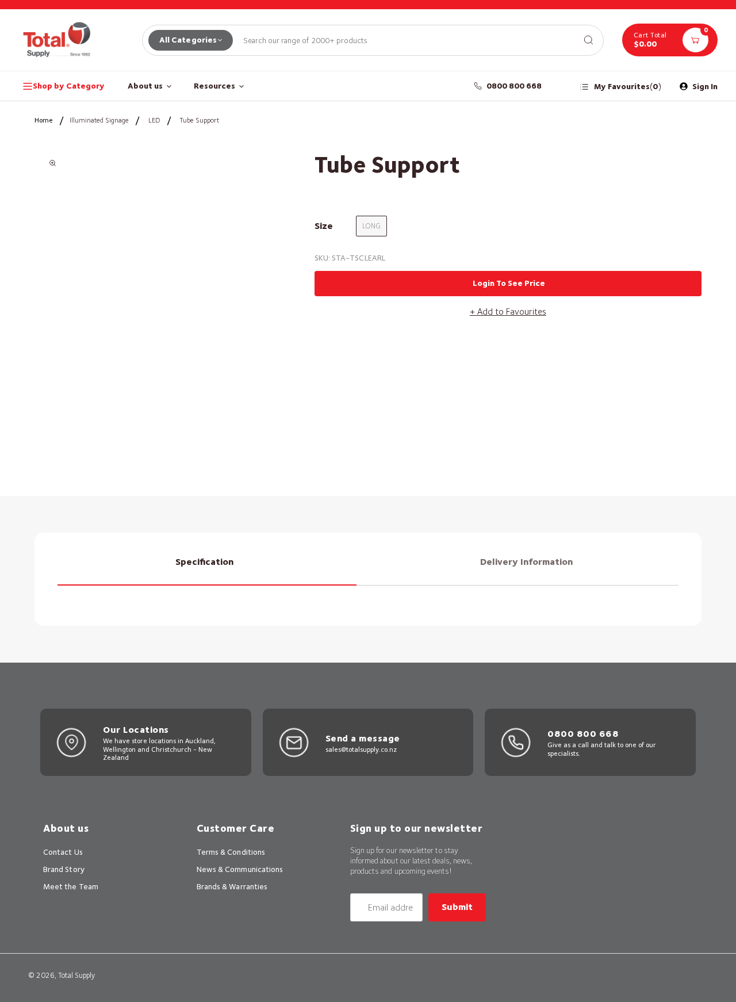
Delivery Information (526, 561)
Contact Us (63, 851)
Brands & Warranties (232, 886)
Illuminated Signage (99, 120)
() (627, 86)
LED (154, 120)
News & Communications (240, 869)
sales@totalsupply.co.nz (361, 749)
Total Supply (76, 975)
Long (371, 225)
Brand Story (64, 869)
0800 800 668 (514, 85)
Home (43, 120)
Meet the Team (70, 886)
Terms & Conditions (231, 851)
